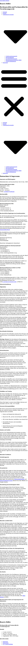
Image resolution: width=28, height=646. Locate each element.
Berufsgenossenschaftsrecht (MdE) (14, 60)
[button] (14, 92)
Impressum (5, 62)
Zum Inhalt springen (4, 0)
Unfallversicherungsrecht (11, 56)
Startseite (5, 12)
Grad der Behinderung (11, 61)
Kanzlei (4, 13)
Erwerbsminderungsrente (11, 58)
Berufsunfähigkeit (10, 57)
